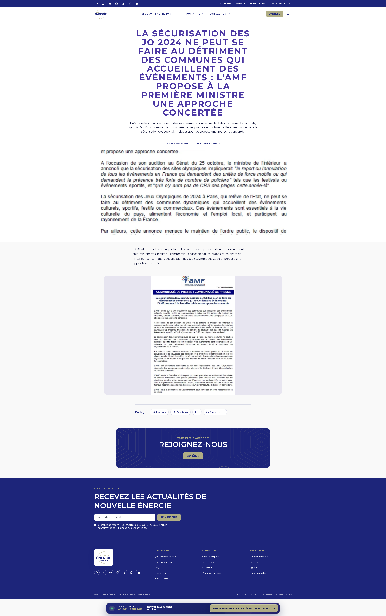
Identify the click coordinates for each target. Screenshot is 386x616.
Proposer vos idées (212, 573)
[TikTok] (123, 4)
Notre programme (164, 562)
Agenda (240, 3)
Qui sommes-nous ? (165, 556)
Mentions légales (270, 594)
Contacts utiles (285, 594)
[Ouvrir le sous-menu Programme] (203, 14)
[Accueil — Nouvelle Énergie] (101, 14)
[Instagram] (116, 4)
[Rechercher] (288, 14)
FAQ (157, 567)
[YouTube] (110, 4)
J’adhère (274, 14)
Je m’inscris (169, 517)
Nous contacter (281, 3)
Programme (192, 14)
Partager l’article (208, 143)
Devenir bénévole (259, 556)
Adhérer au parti (210, 556)
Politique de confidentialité (248, 594)
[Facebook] (97, 4)
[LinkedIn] (136, 4)
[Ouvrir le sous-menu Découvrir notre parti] (176, 14)
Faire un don (258, 3)
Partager (161, 412)
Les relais (254, 562)
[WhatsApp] (130, 4)
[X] (103, 4)
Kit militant (208, 567)
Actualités (218, 14)
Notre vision (161, 573)
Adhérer (225, 3)
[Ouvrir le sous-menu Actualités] (228, 14)
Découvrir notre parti (157, 14)
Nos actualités (162, 578)
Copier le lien (217, 412)
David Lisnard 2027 (145, 594)
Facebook (182, 412)
